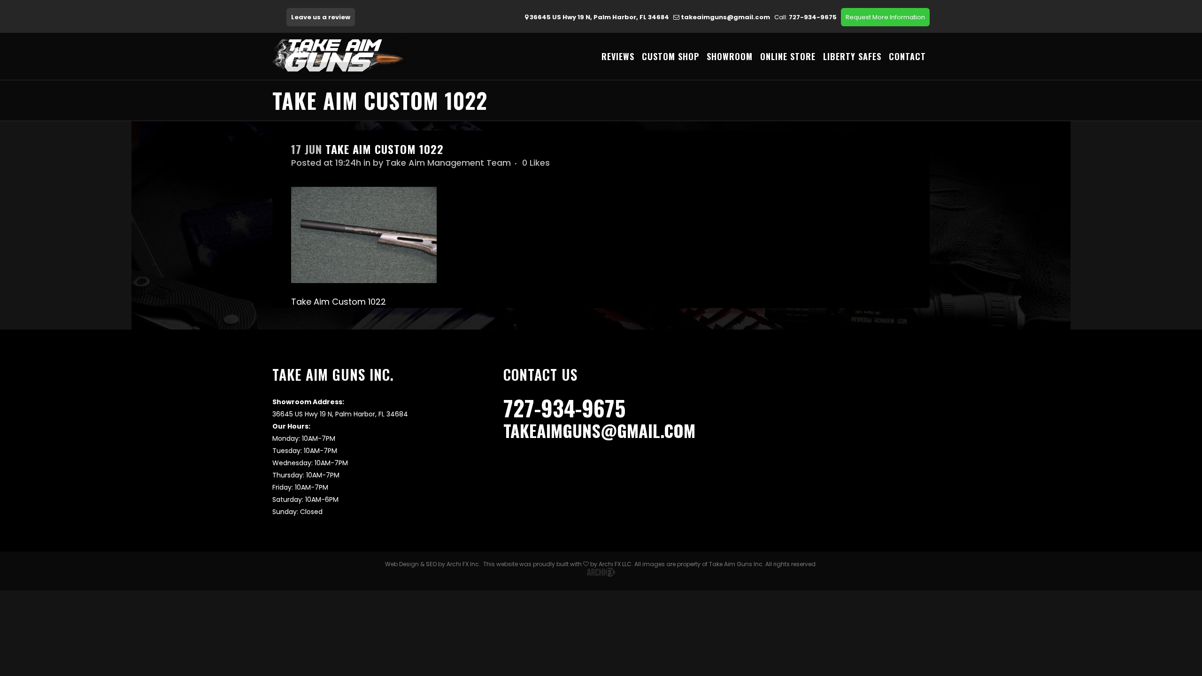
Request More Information (885, 17)
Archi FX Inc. (463, 564)
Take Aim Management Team (448, 163)
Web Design (402, 564)
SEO (431, 564)
